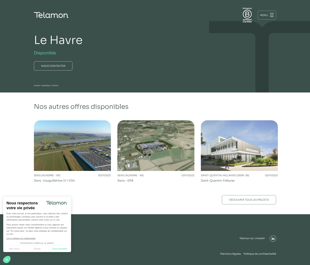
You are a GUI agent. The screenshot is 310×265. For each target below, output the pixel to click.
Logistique (45, 85)
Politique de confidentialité (259, 253)
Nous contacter (53, 65)
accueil (37, 85)
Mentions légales (230, 253)
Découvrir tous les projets (249, 199)
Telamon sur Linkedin (252, 238)
